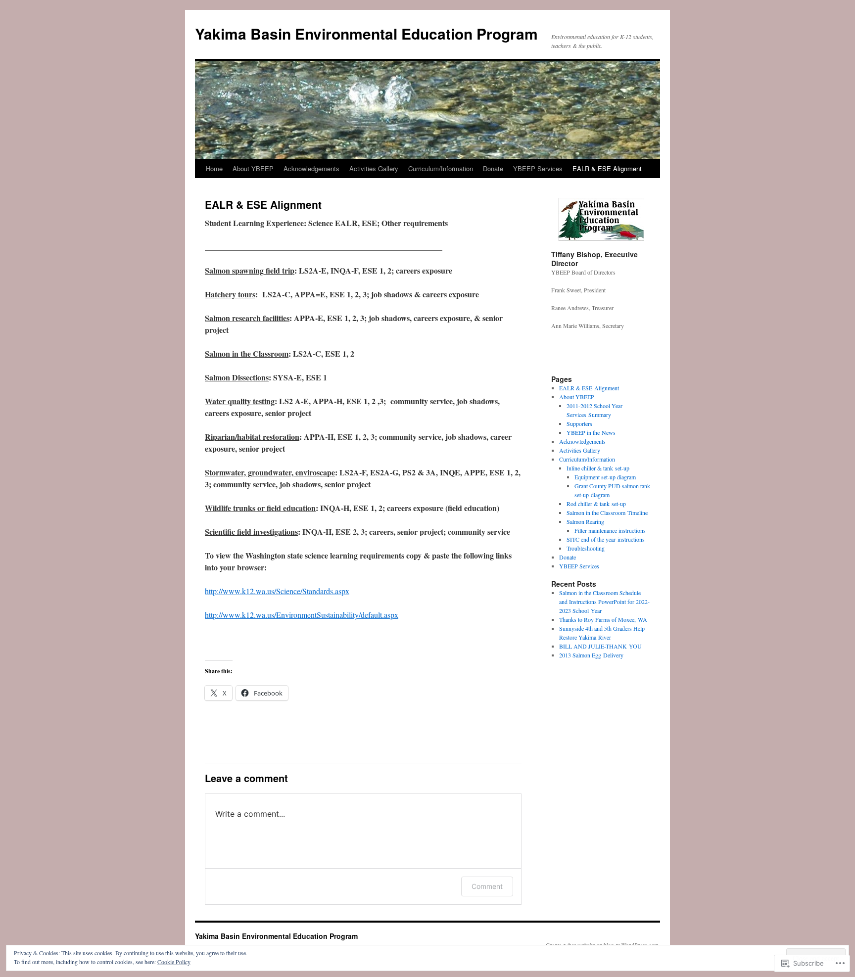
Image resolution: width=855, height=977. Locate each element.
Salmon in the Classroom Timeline (607, 512)
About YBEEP (253, 168)
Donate (493, 168)
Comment (487, 886)
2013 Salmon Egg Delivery (591, 655)
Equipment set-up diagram (605, 477)
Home (214, 168)
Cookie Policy (173, 962)
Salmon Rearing (585, 521)
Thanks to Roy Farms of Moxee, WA (603, 619)
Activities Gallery (373, 168)
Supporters (579, 423)
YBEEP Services (538, 168)
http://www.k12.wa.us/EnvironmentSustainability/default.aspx (301, 614)
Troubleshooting (586, 548)
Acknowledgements (311, 168)
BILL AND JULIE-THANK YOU (600, 646)
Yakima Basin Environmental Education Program (366, 33)
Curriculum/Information (440, 168)
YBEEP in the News (591, 432)
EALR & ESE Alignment (607, 168)
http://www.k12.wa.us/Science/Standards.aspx (277, 591)
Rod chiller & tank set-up (596, 504)
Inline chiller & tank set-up (598, 468)
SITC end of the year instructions (606, 539)
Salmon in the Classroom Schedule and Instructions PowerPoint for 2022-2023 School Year (604, 601)
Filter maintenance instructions (610, 530)
